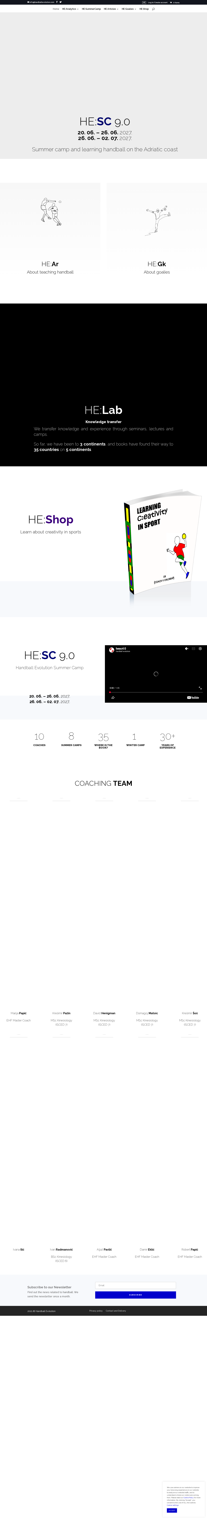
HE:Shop (144, 9)
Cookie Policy (188, 1498)
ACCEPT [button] (172, 1510)
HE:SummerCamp (91, 9)
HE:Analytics (69, 9)
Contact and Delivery (116, 1311)
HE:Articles (110, 9)
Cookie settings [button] (173, 1505)
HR (144, 3)
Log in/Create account (158, 3)
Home (56, 9)
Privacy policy (96, 1311)
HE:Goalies (128, 9)
